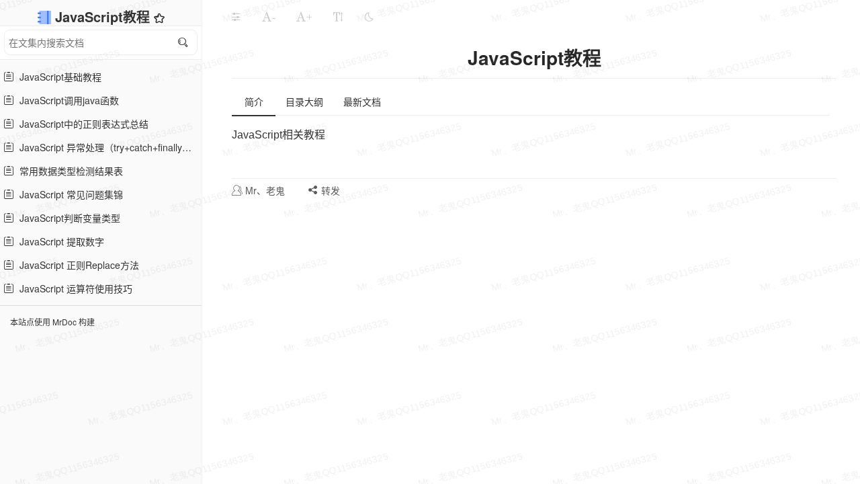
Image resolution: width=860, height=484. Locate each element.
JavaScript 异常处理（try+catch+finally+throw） (106, 147)
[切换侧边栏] (235, 17)
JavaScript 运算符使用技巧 (73, 288)
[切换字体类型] (337, 17)
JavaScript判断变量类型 (67, 218)
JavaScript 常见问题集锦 (68, 194)
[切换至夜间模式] (368, 17)
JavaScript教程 (104, 16)
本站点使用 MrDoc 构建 (52, 321)
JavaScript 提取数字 (59, 241)
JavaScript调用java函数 (66, 100)
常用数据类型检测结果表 (68, 170)
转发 (329, 190)
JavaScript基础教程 (57, 76)
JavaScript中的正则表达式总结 (81, 123)
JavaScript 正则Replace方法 (76, 265)
